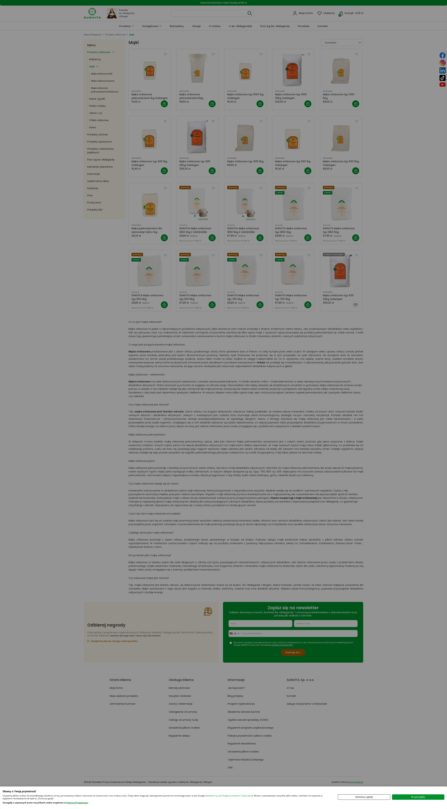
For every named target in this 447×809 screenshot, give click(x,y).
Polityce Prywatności (77, 802)
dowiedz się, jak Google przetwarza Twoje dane (229, 795)
